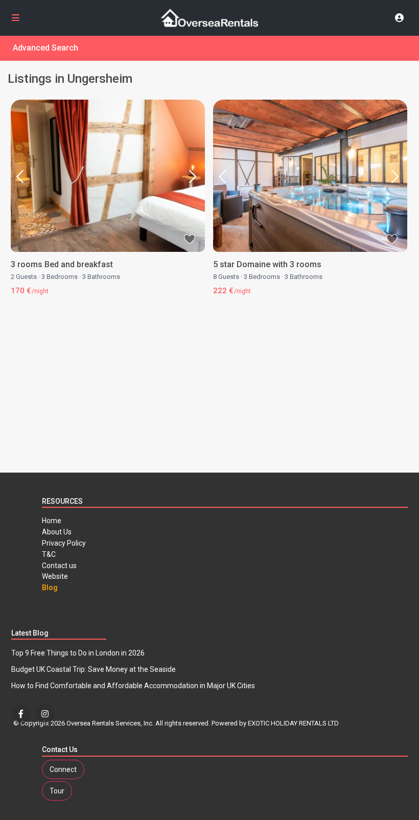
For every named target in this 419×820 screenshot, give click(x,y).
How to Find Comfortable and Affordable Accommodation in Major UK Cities (133, 686)
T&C (49, 554)
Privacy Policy (64, 543)
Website (55, 576)
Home (51, 521)
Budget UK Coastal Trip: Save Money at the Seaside (93, 669)
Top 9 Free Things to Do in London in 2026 (78, 653)
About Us (57, 532)
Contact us (59, 565)
